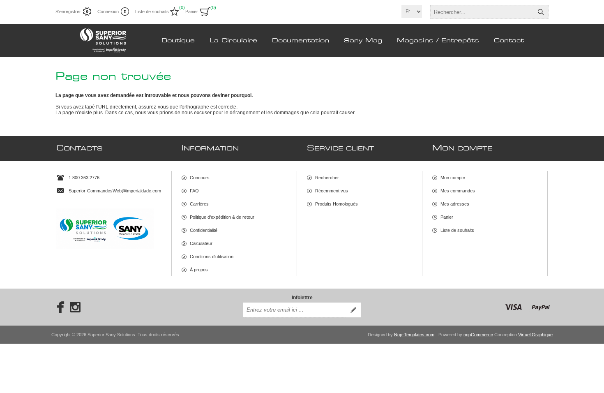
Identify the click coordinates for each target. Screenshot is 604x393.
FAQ (194, 190)
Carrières (199, 203)
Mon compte (452, 177)
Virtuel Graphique (535, 334)
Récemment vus (331, 190)
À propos (199, 269)
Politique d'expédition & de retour (222, 217)
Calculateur (201, 243)
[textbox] (482, 11)
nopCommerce (478, 334)
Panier (446, 217)
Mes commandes (457, 190)
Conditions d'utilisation (211, 256)
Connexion (108, 11)
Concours (200, 177)
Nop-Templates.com (414, 334)
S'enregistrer (68, 11)
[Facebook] (58, 307)
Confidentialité (203, 230)
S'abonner (353, 310)
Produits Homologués (336, 203)
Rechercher (540, 11)
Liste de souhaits (457, 230)
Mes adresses (454, 203)
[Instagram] (75, 307)
